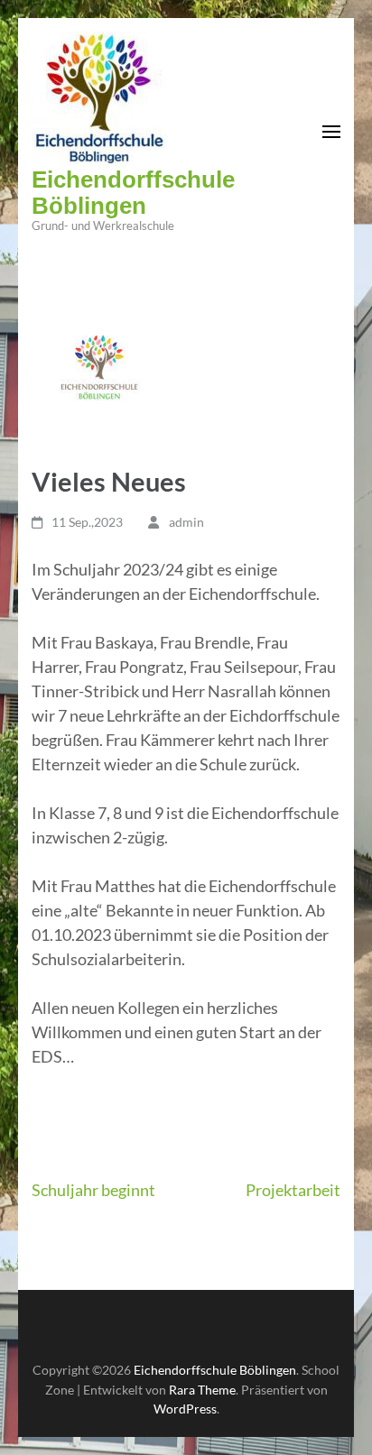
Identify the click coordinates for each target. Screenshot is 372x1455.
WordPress (185, 1408)
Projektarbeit (293, 1190)
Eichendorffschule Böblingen (133, 192)
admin (186, 522)
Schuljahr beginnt (93, 1190)
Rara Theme (202, 1389)
